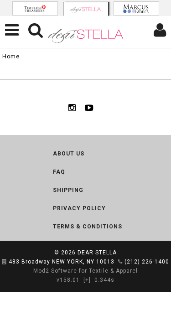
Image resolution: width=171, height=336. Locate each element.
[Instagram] (72, 107)
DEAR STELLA (97, 252)
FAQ (59, 172)
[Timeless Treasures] (35, 8)
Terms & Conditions (87, 226)
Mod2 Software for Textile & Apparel (85, 271)
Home (10, 56)
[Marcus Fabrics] (136, 8)
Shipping (68, 190)
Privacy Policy (79, 208)
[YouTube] (89, 107)
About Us (68, 153)
